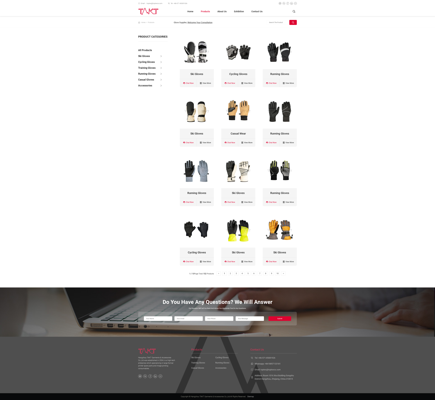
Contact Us (256, 11)
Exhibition (239, 11)
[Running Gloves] (280, 52)
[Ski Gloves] (197, 52)
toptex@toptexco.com (271, 369)
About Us (222, 11)
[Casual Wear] (238, 112)
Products (205, 11)
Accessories (145, 85)
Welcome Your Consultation (199, 22)
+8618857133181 (273, 364)
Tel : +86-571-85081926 (179, 3)
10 (278, 273)
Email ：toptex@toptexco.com (151, 3)
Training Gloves (147, 67)
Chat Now (190, 83)
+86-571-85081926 (266, 358)
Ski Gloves (144, 56)
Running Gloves (147, 73)
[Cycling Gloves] (238, 52)
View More (207, 83)
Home (190, 11)
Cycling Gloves (146, 62)
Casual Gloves (146, 79)
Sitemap (250, 396)
